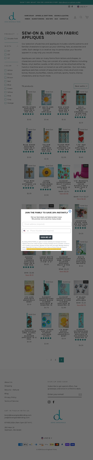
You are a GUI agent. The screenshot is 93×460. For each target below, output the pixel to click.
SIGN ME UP (46, 237)
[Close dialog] (70, 211)
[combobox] (25, 231)
